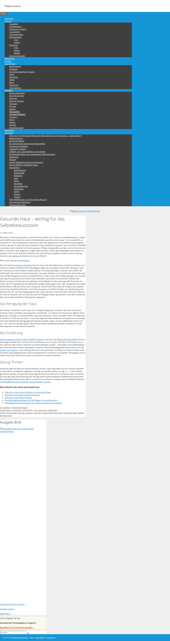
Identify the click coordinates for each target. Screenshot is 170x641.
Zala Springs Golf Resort (20, 202)
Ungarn (17, 197)
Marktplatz (9, 130)
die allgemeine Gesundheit (66, 339)
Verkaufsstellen (16, 34)
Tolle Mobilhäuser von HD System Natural (27, 199)
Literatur (13, 117)
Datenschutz (40, 637)
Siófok (12, 79)
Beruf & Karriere (16, 95)
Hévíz (11, 74)
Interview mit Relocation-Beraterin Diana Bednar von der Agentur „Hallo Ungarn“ (45, 135)
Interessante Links (17, 205)
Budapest (13, 69)
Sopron (17, 194)
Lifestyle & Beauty (17, 114)
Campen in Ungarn (17, 149)
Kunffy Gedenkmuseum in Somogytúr (26, 162)
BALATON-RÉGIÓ (16, 141)
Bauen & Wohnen (17, 93)
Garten (12, 109)
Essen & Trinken (16, 101)
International (15, 87)
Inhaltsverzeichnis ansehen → (13, 604)
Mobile (17, 53)
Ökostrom (13, 157)
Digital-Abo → (6, 613)
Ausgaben (13, 24)
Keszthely (13, 77)
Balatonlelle (19, 173)
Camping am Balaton (18, 146)
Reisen (12, 122)
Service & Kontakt (17, 56)
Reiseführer (14, 167)
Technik (12, 125)
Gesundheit (14, 111)
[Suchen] (28, 633)
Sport (11, 82)
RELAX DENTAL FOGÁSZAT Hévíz (23, 165)
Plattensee (18, 189)
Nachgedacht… (16, 26)
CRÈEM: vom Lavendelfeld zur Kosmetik (27, 151)
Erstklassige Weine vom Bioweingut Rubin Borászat (32, 154)
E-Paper (8, 61)
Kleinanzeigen (15, 37)
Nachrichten (10, 64)
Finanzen (13, 103)
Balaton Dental (15, 138)
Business (13, 98)
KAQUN (12, 159)
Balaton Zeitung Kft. (20, 637)
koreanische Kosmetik (22, 265)
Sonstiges (9, 133)
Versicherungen (16, 127)
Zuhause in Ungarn (17, 29)
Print (16, 40)
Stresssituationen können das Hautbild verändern (22, 339)
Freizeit (12, 106)
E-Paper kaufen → (8, 609)
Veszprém (13, 85)
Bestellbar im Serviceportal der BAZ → (17, 627)
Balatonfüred (15, 66)
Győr (16, 178)
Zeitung (8, 21)
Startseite (9, 18)
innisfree (10, 281)
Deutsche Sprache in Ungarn (22, 71)
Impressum (50, 637)
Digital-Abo (9, 58)
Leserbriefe (14, 32)
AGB (31, 637)
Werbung (13, 45)
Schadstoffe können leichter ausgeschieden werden (27, 382)
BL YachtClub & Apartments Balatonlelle (27, 143)
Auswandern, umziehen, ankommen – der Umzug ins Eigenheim (28, 410)
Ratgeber (9, 90)
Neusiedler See (21, 186)
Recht (11, 119)
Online (17, 42)
